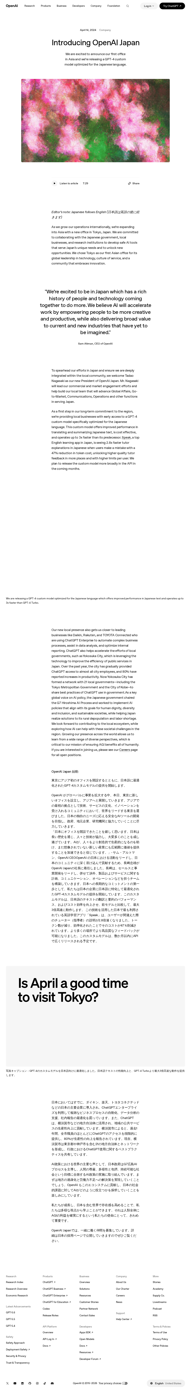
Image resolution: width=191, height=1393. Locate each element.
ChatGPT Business (54, 1289)
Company (105, 29)
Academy (158, 1288)
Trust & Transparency (18, 1362)
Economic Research (17, 1295)
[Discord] (52, 1383)
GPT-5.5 (10, 1319)
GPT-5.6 (10, 1312)
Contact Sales (87, 1315)
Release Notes (50, 1315)
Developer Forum (90, 1359)
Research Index (14, 1282)
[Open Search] (127, 6)
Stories (156, 1282)
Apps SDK (86, 1332)
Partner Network (88, 1308)
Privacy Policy (160, 1339)
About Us (121, 1282)
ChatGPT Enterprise (55, 1296)
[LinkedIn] (22, 1383)
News (119, 1302)
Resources (85, 1295)
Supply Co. (159, 1295)
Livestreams (159, 1302)
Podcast (157, 1308)
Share (136, 183)
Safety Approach (15, 1342)
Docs (47, 1346)
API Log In (50, 1339)
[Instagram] (37, 1383)
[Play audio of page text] (54, 183)
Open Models (86, 1339)
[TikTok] (44, 1383)
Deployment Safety (18, 1349)
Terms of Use (160, 1332)
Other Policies (160, 1345)
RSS (155, 1315)
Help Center (124, 1319)
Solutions (84, 1288)
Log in (147, 5)
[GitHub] (29, 1383)
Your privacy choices (110, 1383)
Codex (46, 1308)
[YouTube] (14, 1383)
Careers (120, 1295)
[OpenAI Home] (12, 6)
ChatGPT (49, 1282)
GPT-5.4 (10, 1326)
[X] (7, 1383)
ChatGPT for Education (56, 1302)
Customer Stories (88, 1302)
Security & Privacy (16, 1356)
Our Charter (122, 1288)
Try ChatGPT (174, 6)
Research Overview (16, 1288)
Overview (48, 1332)
